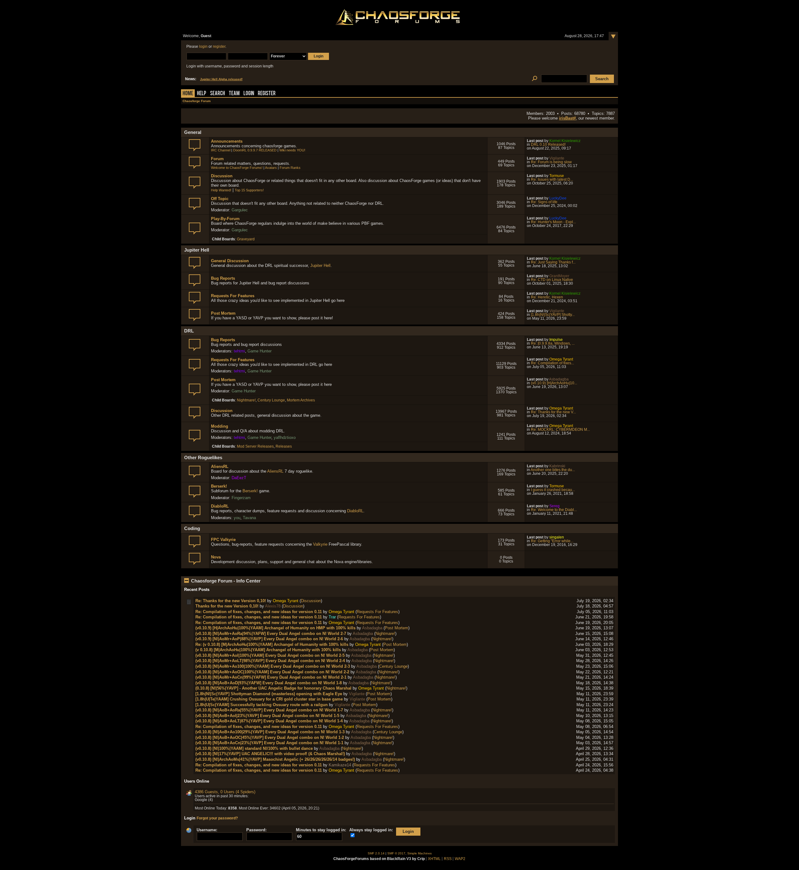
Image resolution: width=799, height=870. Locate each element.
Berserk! (219, 486)
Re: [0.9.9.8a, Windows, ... (553, 343)
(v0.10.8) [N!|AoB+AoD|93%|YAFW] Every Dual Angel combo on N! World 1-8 (268, 683)
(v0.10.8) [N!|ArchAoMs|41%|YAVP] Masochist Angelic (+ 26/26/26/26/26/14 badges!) (275, 759)
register (219, 46)
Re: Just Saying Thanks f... (553, 262)
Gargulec (240, 210)
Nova (216, 557)
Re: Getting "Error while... (552, 541)
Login (248, 93)
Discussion (222, 176)
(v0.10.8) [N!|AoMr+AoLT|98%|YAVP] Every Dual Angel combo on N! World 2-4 (270, 660)
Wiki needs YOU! (292, 150)
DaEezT (239, 477)
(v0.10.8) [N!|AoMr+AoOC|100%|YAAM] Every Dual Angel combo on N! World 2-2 (272, 672)
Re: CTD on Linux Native (552, 280)
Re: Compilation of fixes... (552, 363)
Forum (217, 158)
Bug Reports (223, 278)
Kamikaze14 (340, 765)
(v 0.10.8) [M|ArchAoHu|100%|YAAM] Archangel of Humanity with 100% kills (268, 649)
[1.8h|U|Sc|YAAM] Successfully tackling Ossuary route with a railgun (261, 704)
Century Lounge (271, 400)
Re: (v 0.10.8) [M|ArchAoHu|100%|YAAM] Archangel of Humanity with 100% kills (271, 644)
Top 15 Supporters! (249, 190)
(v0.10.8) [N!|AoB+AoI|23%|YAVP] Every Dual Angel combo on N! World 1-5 (267, 715)
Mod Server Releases (255, 446)
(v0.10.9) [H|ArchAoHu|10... (554, 383)
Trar (332, 617)
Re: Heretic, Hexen (547, 297)
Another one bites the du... (553, 470)
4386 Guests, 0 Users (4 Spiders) (225, 791)
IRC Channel (220, 150)
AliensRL (219, 466)
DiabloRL (220, 506)
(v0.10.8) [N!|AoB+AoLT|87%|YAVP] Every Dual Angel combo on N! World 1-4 (269, 721)
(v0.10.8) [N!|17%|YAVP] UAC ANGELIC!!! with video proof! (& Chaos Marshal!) (270, 753)
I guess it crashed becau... (553, 490)
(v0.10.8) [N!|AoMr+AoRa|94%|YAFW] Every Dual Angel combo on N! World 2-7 (270, 633)
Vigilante (556, 158)
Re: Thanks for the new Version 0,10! (230, 600)
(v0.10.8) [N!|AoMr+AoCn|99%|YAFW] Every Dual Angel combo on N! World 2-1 (270, 677)
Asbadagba (559, 379)
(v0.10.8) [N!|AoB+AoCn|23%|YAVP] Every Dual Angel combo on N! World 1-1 (269, 742)
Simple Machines (419, 853)
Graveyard (246, 239)
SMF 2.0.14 (376, 853)
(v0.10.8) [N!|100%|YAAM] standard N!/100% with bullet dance (254, 748)
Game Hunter (260, 351)
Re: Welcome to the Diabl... (554, 510)
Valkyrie (320, 544)
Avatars (271, 168)
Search (217, 93)
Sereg (554, 506)
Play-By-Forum (225, 218)
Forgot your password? (217, 818)
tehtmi (239, 351)
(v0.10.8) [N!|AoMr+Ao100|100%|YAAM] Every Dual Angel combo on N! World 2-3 (272, 666)
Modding (219, 426)
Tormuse (556, 176)
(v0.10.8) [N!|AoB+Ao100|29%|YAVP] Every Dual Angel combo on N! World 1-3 (270, 732)
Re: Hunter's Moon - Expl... (553, 222)
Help (201, 93)
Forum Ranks (290, 168)
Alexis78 (273, 606)
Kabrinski (557, 466)
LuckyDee (557, 198)
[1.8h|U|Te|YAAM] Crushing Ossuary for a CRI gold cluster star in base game (269, 699)
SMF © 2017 (396, 853)
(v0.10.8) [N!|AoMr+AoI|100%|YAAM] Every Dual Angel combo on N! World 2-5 (270, 655)
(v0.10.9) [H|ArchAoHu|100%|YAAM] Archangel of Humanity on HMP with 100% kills (275, 628)
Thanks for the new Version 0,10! (226, 606)
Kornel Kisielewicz (565, 141)
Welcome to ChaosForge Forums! (236, 168)
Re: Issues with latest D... (552, 179)
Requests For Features (232, 295)
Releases (284, 446)
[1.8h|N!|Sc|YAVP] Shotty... (553, 315)
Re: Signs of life (544, 202)
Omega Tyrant (561, 359)
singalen (556, 537)
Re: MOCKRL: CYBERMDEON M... (560, 429)
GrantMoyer (559, 276)
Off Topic (219, 198)
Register (267, 93)
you (237, 517)
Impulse (556, 340)
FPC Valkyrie (223, 539)
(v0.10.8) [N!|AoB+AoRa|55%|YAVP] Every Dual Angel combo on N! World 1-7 (269, 710)
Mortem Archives (301, 400)
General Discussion (230, 260)
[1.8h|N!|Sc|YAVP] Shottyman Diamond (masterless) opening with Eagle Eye (268, 693)
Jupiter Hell (320, 265)
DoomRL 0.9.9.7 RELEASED (255, 150)
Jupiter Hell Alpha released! (221, 79)
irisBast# (567, 118)
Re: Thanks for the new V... (553, 412)
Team (234, 93)
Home (188, 93)
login (203, 46)
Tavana (249, 517)
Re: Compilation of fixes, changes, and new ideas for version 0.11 (258, 611)
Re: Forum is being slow (551, 162)
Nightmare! (246, 400)
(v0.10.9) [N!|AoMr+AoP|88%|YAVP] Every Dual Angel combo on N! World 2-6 (269, 639)
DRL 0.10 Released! (548, 144)
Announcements (227, 141)
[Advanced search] (534, 78)
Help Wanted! (221, 190)
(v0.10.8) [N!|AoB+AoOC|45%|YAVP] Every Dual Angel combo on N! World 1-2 (269, 737)
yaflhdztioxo (285, 437)
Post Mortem (223, 313)
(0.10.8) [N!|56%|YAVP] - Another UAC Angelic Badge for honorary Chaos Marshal (273, 688)
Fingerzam (241, 497)
